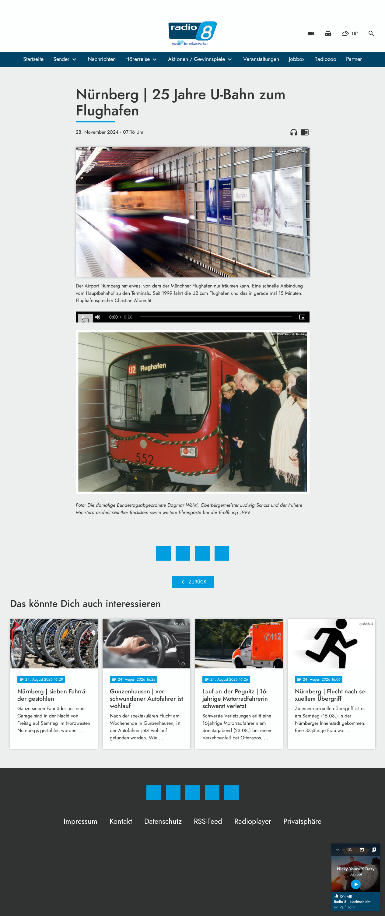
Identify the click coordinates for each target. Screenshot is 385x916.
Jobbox (297, 59)
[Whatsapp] (40, 33)
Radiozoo (325, 59)
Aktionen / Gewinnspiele (196, 59)
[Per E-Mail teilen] (222, 553)
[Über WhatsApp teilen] (202, 553)
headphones (293, 132)
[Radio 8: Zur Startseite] (192, 33)
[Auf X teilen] (183, 553)
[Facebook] (16, 33)
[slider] (216, 317)
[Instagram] (28, 33)
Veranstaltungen (261, 59)
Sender (61, 59)
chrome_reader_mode (304, 132)
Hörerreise (137, 59)
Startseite (33, 59)
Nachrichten (102, 59)
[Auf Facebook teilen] (163, 553)
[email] (65, 33)
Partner (354, 59)
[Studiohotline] (53, 33)
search (371, 33)
